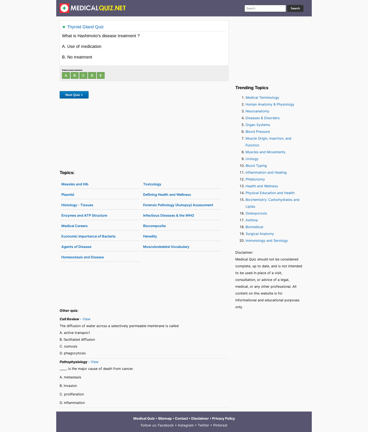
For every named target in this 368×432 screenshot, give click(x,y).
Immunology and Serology (267, 240)
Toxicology (152, 184)
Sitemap (165, 418)
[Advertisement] (144, 133)
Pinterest (220, 425)
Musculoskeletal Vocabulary (166, 247)
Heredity (150, 236)
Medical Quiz (144, 418)
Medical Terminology (262, 97)
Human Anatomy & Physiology (270, 104)
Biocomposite (154, 226)
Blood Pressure (258, 131)
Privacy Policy (223, 418)
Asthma (252, 220)
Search (295, 8)
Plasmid (67, 194)
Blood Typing (256, 165)
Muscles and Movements (265, 152)
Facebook (166, 425)
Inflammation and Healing (266, 172)
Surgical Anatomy (260, 234)
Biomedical (254, 227)
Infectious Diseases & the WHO (168, 215)
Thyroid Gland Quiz (85, 26)
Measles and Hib (74, 184)
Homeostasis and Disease (82, 257)
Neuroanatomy (257, 111)
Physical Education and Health (270, 193)
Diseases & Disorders (263, 118)
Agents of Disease (76, 247)
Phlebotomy (255, 179)
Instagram (186, 425)
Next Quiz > (74, 95)
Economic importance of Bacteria (88, 236)
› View (85, 319)
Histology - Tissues (77, 205)
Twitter (203, 425)
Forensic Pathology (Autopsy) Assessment (178, 205)
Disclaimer (200, 418)
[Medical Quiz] (93, 8)
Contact (181, 418)
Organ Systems (258, 125)
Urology (252, 159)
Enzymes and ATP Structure (84, 215)
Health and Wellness (262, 186)
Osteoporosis (256, 213)
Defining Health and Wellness (167, 194)
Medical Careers (74, 226)
